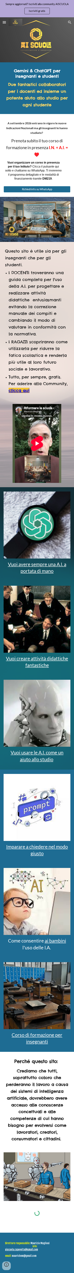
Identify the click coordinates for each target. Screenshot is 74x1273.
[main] (37, 88)
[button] (4, 22)
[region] (37, 8)
